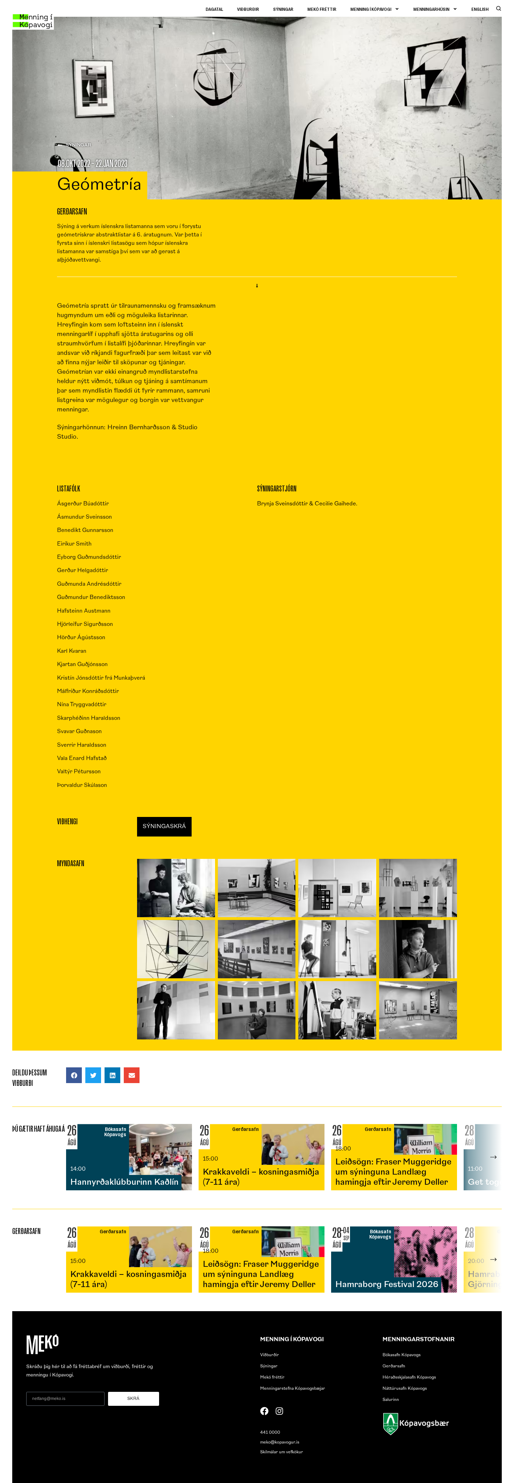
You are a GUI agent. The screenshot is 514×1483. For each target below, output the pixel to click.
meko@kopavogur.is (279, 1442)
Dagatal (214, 9)
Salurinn (391, 1400)
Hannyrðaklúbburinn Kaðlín (124, 1182)
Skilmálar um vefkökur (281, 1452)
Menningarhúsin (431, 9)
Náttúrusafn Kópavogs (405, 1389)
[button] (74, 1075)
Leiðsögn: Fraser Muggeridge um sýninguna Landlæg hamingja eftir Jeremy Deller (393, 1172)
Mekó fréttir (321, 9)
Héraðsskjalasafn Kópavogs (409, 1377)
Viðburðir (248, 9)
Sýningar (283, 9)
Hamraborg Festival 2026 (386, 1285)
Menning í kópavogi (370, 9)
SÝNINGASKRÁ (164, 827)
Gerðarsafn (394, 1366)
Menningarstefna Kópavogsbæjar (292, 1389)
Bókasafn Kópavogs (402, 1355)
